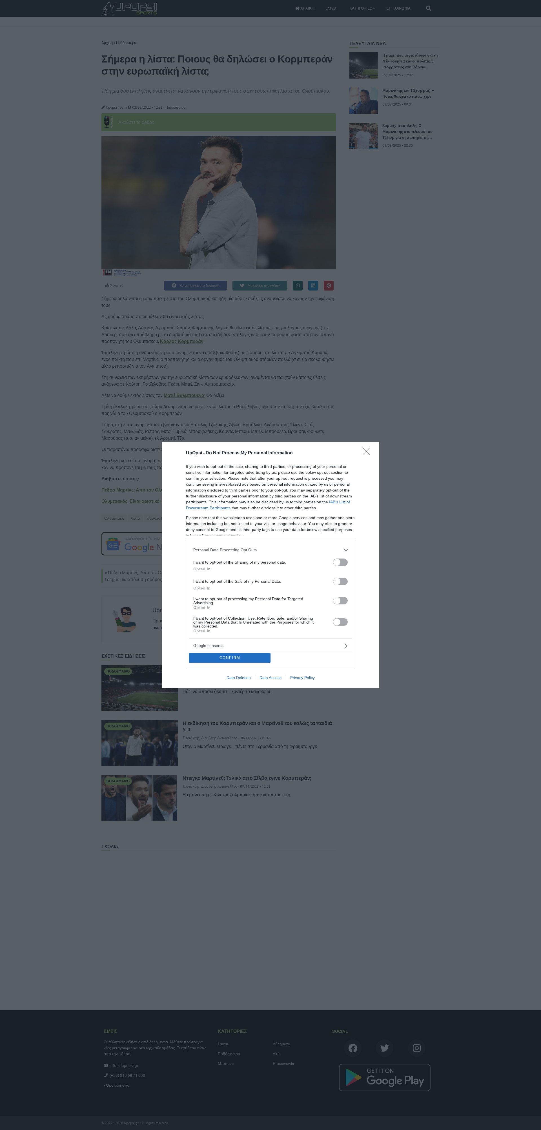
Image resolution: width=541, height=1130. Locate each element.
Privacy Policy (302, 677)
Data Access (270, 677)
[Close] (368, 453)
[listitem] (270, 550)
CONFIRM (229, 658)
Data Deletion (239, 677)
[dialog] (270, 565)
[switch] (340, 562)
